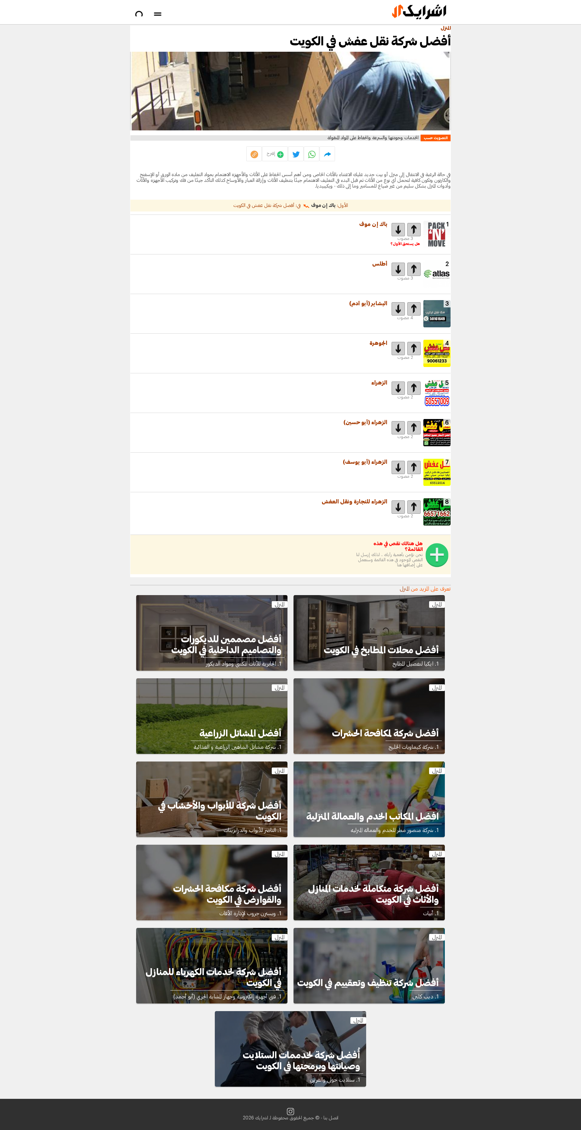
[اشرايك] (419, 12)
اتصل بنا (330, 1117)
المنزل (446, 28)
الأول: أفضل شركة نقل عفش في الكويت (290, 205)
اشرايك (261, 1117)
